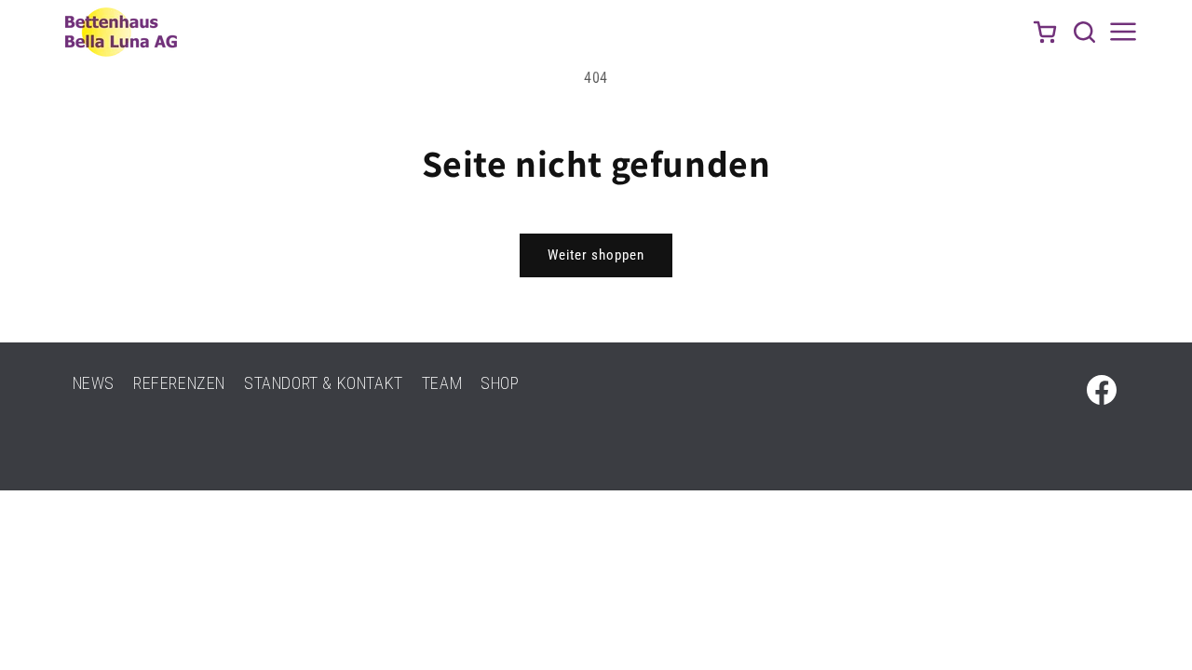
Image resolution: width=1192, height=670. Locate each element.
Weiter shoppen (596, 255)
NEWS (94, 383)
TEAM (442, 383)
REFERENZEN (179, 383)
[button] (1083, 31)
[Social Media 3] (1101, 390)
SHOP (500, 383)
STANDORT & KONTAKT (323, 383)
